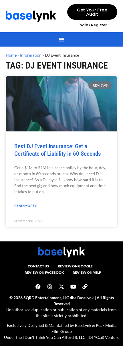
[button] (61, 39)
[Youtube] (73, 286)
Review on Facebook (44, 272)
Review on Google (75, 266)
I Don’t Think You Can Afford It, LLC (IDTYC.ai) (63, 337)
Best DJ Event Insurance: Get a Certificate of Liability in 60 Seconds (57, 150)
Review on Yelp (87, 272)
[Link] (85, 286)
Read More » (25, 205)
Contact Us (38, 266)
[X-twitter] (61, 286)
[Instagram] (50, 286)
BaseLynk (83, 325)
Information (30, 55)
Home (11, 55)
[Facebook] (38, 286)
